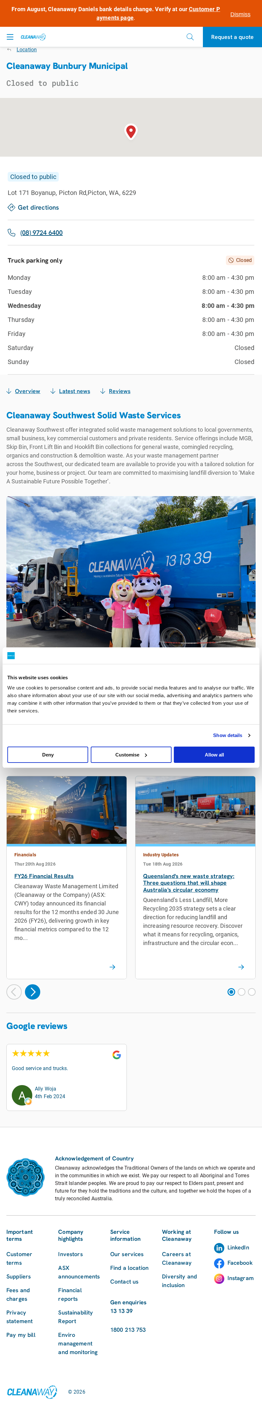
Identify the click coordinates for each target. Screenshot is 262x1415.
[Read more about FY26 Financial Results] (112, 967)
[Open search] (190, 37)
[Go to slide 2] (241, 992)
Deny (48, 754)
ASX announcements (79, 1272)
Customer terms (19, 1258)
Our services (127, 1254)
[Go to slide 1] (231, 992)
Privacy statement (19, 1317)
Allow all (214, 754)
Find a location (129, 1267)
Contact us (124, 1281)
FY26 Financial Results (44, 876)
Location (27, 50)
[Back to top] (243, 1127)
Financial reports (69, 1294)
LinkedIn (238, 1247)
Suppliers (18, 1276)
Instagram (240, 1278)
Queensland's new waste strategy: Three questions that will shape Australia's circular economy (189, 882)
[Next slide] (32, 992)
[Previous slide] (14, 992)
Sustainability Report (75, 1317)
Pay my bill (20, 1334)
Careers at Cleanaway (177, 1258)
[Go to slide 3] (252, 992)
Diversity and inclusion (179, 1281)
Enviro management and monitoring (77, 1343)
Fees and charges (18, 1294)
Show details (227, 735)
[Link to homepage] (32, 1392)
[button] (131, 133)
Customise (127, 754)
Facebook (240, 1262)
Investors (70, 1254)
